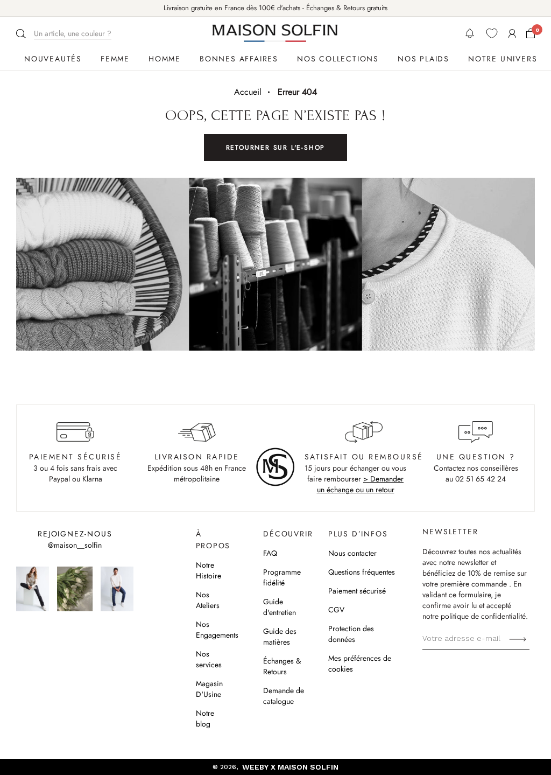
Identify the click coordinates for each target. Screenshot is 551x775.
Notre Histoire (208, 570)
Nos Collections (338, 58)
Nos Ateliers (208, 600)
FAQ (270, 553)
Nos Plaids (423, 58)
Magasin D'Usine (209, 689)
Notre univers (502, 58)
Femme (115, 58)
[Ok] (517, 638)
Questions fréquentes (361, 572)
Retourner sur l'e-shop (276, 147)
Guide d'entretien (279, 607)
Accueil (248, 92)
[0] (530, 33)
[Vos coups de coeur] (491, 33)
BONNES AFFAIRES (239, 58)
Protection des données (351, 634)
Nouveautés (53, 58)
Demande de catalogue (283, 696)
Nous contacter (352, 553)
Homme (165, 58)
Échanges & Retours (282, 666)
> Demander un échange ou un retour (360, 484)
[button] (65, 33)
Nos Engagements (217, 629)
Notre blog (205, 718)
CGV (336, 609)
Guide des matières (279, 636)
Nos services (209, 659)
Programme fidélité (282, 577)
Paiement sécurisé (357, 590)
